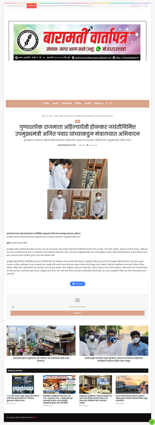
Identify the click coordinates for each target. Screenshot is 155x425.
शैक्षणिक (78, 103)
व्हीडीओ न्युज (98, 103)
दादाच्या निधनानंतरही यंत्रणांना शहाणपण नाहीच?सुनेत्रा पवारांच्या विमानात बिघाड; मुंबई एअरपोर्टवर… (131, 398)
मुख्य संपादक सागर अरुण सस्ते (68, 145)
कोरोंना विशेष (67, 103)
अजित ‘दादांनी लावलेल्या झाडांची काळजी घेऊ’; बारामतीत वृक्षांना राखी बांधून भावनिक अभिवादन (64, 5)
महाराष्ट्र (55, 103)
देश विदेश (46, 103)
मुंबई (50, 116)
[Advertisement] (77, 80)
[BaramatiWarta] (77, 41)
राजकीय (88, 103)
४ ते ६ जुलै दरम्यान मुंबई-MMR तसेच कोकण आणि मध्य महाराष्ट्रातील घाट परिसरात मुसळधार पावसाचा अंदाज (23, 398)
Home (46, 116)
